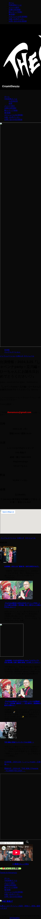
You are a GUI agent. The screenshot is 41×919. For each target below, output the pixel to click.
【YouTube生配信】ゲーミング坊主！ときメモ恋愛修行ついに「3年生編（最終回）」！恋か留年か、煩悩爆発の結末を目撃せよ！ (22, 703)
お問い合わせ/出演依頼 (18, 21)
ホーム (11, 3)
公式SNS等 (13, 101)
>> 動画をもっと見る (20, 864)
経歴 (10, 103)
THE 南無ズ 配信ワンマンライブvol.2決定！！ (19, 742)
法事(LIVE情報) (15, 10)
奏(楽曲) (12, 14)
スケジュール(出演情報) (18, 17)
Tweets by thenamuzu (8, 873)
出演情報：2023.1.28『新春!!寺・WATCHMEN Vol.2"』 (22, 566)
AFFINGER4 (15, 918)
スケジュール (30, 538)
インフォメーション (8, 538)
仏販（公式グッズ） (16, 19)
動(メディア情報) (15, 12)
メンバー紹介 (14, 7)
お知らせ (20, 538)
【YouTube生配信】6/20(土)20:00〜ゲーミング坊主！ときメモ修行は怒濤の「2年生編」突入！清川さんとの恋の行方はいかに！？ (22, 605)
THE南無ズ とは (15, 5)
